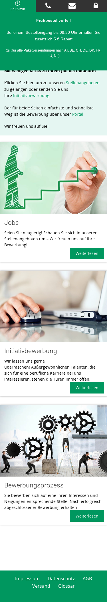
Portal (77, 114)
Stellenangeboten (83, 82)
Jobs (11, 223)
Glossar (66, 586)
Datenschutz (61, 578)
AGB (87, 578)
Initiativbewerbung (31, 95)
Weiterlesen (87, 253)
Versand (41, 586)
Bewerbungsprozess (34, 485)
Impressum (27, 578)
